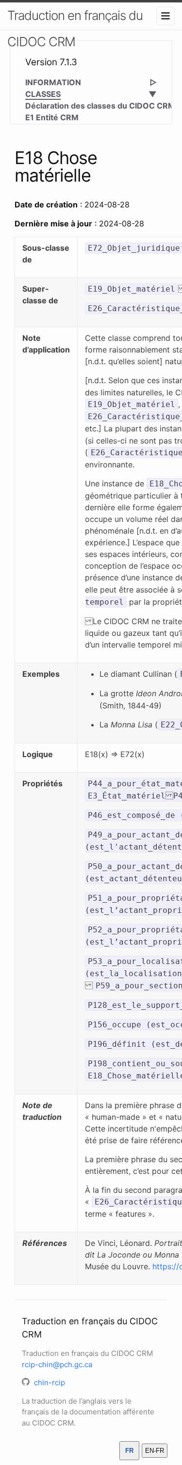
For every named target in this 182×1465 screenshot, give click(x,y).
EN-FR (154, 1450)
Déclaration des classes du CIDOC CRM (100, 106)
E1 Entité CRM (52, 117)
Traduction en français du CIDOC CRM (75, 28)
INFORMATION (53, 82)
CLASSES (43, 94)
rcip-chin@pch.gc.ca (57, 1364)
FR (129, 1450)
